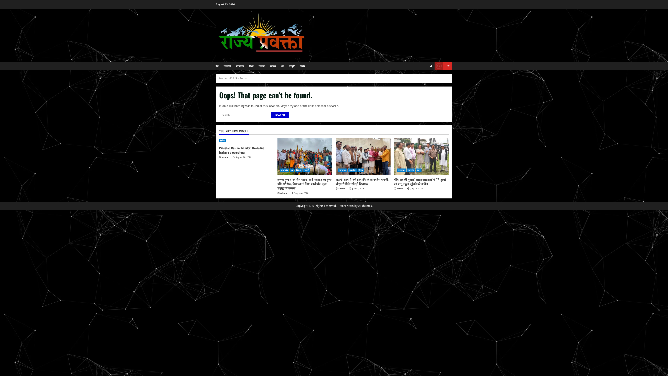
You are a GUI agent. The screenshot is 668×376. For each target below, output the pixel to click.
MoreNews (347, 206)
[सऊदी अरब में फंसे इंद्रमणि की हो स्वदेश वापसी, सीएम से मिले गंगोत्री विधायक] (363, 156)
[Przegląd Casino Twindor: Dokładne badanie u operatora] (246, 140)
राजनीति (227, 66)
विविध (222, 140)
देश (217, 66)
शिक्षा (251, 66)
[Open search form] (431, 65)
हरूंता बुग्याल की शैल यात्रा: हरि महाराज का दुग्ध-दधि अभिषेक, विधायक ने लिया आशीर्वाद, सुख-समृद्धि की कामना (304, 183)
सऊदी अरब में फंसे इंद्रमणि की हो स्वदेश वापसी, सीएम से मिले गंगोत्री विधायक (362, 181)
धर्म (282, 66)
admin (225, 157)
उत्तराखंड (240, 66)
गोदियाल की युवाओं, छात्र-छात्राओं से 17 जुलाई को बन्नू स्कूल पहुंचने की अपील (420, 181)
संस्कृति (292, 66)
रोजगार (262, 66)
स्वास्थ (273, 66)
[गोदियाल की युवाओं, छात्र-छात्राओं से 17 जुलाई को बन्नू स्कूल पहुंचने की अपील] (421, 156)
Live (448, 66)
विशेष (302, 66)
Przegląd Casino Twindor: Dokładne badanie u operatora (241, 150)
